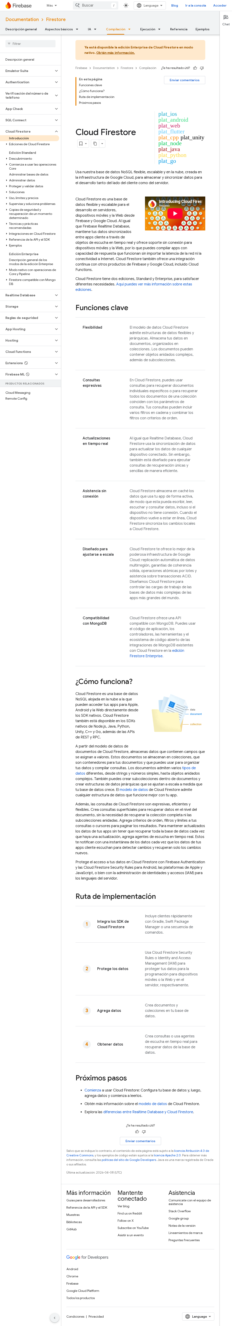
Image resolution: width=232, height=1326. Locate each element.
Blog (174, 5)
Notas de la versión (182, 1226)
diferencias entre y (148, 1112)
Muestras (73, 1215)
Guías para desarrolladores (85, 1200)
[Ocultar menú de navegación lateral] (54, 1317)
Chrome (72, 1276)
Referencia (178, 29)
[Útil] (195, 68)
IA (89, 29)
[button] (27, 71)
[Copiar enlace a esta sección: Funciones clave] (132, 308)
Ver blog (123, 1206)
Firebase (81, 68)
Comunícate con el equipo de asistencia (190, 1202)
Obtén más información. (115, 53)
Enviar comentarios (185, 80)
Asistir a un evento (131, 1235)
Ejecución (147, 29)
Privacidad (96, 1316)
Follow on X (126, 1221)
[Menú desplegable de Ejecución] (160, 29)
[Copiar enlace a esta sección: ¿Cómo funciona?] (137, 682)
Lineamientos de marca (186, 1233)
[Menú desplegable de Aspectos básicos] (78, 29)
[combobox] (95, 5)
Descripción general (21, 29)
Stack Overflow (180, 1211)
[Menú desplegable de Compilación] (130, 29)
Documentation (22, 19)
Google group (179, 1218)
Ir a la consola (195, 5)
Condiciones (75, 1316)
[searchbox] (30, 43)
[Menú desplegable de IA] (96, 29)
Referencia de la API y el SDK (86, 1207)
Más (50, 5)
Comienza (93, 1090)
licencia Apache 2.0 (167, 1155)
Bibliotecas (74, 1222)
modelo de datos (134, 790)
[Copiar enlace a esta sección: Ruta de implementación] (160, 897)
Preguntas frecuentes (184, 1240)
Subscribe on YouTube (133, 1228)
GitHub (71, 1229)
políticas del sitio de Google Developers (129, 1160)
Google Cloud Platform (82, 1291)
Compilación (115, 29)
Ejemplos (203, 29)
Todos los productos (80, 1298)
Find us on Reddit (130, 1213)
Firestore (56, 19)
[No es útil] (201, 68)
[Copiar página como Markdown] (95, 143)
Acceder (220, 5)
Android (72, 1269)
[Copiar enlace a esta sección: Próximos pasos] (131, 1078)
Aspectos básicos (59, 29)
